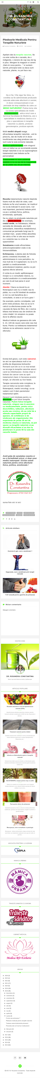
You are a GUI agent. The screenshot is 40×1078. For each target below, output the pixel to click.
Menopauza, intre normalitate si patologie (20, 827)
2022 (6, 980)
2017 (6, 1034)
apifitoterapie (11, 512)
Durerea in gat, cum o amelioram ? (20, 551)
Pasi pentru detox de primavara (20, 804)
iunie (7, 1008)
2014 (6, 1042)
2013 (6, 1045)
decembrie (9, 993)
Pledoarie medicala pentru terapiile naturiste (19, 1020)
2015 (6, 1040)
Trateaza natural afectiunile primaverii (17, 1023)
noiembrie (9, 995)
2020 (6, 985)
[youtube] (33, 2)
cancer (20, 512)
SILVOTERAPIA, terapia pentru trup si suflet (20, 780)
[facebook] (28, 2)
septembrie (9, 1000)
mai (7, 1011)
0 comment (28, 46)
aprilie (8, 1013)
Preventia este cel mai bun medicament (17, 1026)
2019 (6, 988)
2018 (6, 991)
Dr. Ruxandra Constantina (20, 17)
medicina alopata (29, 512)
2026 (6, 975)
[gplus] (30, 2)
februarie (9, 1029)
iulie (7, 1006)
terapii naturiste (29, 515)
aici (13, 502)
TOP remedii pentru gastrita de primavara (20, 595)
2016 (6, 1037)
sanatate (19, 515)
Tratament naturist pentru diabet (20, 732)
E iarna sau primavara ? (13, 1018)
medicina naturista (8, 515)
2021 (6, 983)
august (8, 1003)
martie (8, 1016)
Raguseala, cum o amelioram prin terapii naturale (20, 573)
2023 (6, 978)
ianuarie (8, 1031)
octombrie (9, 998)
